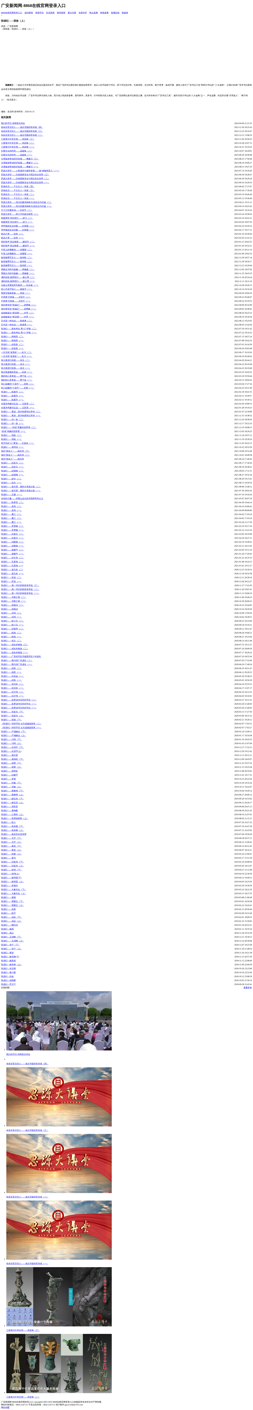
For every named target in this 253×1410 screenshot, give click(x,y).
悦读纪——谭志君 (9, 755)
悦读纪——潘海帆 (9, 810)
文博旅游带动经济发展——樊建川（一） (20, 167)
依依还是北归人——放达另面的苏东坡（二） (22, 135)
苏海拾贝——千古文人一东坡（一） (18, 198)
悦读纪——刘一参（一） (12, 423)
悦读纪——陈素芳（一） (12, 396)
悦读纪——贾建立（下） (12, 901)
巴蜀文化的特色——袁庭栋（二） (17, 151)
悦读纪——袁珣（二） (11, 506)
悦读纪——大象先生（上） (13, 893)
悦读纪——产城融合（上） (13, 735)
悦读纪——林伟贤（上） (12, 881)
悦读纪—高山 (7, 933)
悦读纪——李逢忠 (9, 885)
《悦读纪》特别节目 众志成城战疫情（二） (21, 724)
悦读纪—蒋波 (7, 953)
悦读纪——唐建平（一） (12, 554)
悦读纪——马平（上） (11, 842)
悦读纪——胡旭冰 (9, 609)
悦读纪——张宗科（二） (12, 684)
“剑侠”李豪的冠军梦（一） (13, 431)
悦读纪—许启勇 (8, 968)
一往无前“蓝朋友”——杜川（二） (16, 352)
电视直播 (104, 13)
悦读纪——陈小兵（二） (12, 621)
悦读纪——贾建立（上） (12, 905)
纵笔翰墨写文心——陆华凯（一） (17, 265)
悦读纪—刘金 (7, 976)
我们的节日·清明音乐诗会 (13, 123)
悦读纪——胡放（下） (11, 720)
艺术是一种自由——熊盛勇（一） (17, 325)
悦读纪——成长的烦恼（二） (14, 648)
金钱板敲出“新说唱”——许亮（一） (18, 317)
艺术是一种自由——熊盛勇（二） (17, 321)
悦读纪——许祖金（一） (12, 676)
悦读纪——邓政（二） (11, 435)
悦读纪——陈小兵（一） (12, 625)
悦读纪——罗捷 (8, 779)
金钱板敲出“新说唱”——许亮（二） (18, 313)
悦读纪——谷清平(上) (11, 751)
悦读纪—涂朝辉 (8, 980)
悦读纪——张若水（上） (12, 716)
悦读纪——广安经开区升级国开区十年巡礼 (21, 656)
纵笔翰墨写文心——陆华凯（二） (17, 257)
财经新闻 (61, 13)
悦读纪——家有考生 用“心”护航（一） (19, 333)
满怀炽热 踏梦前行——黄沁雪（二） (18, 277)
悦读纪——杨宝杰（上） (12, 803)
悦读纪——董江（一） (11, 522)
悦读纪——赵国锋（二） (12, 471)
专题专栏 (83, 13)
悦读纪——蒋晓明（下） (12, 791)
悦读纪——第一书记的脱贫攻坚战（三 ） (20, 585)
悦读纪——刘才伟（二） (12, 692)
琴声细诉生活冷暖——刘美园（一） (18, 230)
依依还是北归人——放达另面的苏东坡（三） (22, 131)
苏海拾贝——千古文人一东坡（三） (18, 190)
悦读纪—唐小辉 (8, 972)
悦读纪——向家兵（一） (12, 538)
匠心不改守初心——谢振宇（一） (17, 289)
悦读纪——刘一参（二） (12, 419)
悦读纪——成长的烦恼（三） (14, 645)
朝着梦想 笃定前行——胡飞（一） (17, 222)
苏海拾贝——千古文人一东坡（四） (18, 186)
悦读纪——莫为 (8, 858)
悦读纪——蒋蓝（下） (11, 846)
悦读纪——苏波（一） (11, 581)
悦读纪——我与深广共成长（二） (17, 660)
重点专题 (72, 13)
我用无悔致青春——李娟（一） (16, 293)
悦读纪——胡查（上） (11, 854)
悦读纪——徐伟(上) (10, 874)
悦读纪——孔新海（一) (12, 566)
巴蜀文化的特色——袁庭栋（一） (17, 155)
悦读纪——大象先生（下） (13, 889)
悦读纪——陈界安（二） (12, 502)
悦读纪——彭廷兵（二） (12, 463)
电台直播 (93, 13)
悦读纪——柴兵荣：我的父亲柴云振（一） (21, 490)
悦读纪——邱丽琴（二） (12, 629)
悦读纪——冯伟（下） (11, 739)
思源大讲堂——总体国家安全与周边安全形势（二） (25, 178)
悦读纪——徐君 (8, 909)
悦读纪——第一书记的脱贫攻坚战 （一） (20, 593)
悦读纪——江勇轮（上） (12, 814)
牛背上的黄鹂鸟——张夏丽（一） (17, 254)
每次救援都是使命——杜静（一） (17, 372)
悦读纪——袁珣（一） (11, 510)
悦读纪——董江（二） (11, 514)
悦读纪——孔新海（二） (12, 562)
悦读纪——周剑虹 (9, 771)
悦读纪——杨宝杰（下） (12, 799)
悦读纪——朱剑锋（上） (12, 830)
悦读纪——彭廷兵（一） (12, 467)
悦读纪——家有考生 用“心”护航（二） (19, 329)
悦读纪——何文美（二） (12, 558)
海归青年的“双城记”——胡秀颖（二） (19, 305)
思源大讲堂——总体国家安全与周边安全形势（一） (25, 182)
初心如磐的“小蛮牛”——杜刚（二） (18, 384)
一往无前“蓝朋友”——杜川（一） (16, 356)
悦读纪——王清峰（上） (12, 941)
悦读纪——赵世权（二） (12, 344)
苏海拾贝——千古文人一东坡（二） (18, 194)
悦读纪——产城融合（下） (13, 731)
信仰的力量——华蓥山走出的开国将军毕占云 (22, 498)
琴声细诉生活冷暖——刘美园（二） (18, 226)
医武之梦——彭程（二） (12, 234)
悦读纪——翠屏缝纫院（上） (14, 818)
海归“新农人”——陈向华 (12, 459)
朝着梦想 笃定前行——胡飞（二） (17, 218)
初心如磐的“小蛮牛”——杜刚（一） (18, 388)
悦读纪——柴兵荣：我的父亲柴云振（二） (21, 487)
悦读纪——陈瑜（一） (11, 637)
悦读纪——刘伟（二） (11, 613)
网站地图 (5, 1407)
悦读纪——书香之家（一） (13, 601)
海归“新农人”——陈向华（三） (15, 451)
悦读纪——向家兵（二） (12, 534)
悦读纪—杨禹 (7, 929)
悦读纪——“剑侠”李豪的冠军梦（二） (19, 427)
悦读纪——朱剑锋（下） (12, 826)
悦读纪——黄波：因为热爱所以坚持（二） (21, 411)
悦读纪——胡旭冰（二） (12, 605)
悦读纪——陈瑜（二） (11, 633)
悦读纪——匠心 (8, 822)
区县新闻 (50, 13)
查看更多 (248, 987)
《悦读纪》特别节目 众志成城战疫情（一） (21, 727)
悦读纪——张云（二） (11, 641)
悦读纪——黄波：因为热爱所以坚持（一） (21, 415)
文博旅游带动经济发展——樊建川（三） (20, 159)
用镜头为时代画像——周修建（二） (18, 269)
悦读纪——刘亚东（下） (12, 862)
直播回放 (115, 13)
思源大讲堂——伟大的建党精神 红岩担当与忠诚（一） (26, 206)
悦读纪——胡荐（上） (11, 767)
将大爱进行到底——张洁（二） (16, 360)
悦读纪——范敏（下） (11, 783)
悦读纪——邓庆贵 (9, 806)
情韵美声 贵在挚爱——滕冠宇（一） (18, 246)
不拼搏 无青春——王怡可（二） (16, 297)
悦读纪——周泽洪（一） (12, 447)
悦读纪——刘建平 (9, 775)
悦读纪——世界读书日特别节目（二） (19, 700)
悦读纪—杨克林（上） (11, 964)
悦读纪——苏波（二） (11, 577)
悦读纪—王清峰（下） (11, 937)
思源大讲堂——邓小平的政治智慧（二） (20, 214)
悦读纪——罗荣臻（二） (12, 526)
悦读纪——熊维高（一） (12, 340)
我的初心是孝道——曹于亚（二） (17, 376)
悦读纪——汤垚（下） (11, 917)
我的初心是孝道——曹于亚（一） (17, 380)
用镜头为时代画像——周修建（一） (18, 273)
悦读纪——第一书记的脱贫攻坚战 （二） (20, 589)
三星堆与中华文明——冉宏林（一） (18, 147)
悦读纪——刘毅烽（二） (12, 542)
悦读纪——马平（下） (11, 838)
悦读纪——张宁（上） (11, 949)
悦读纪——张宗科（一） (12, 688)
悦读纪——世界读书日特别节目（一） (19, 704)
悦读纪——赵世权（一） (12, 348)
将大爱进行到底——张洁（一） (16, 364)
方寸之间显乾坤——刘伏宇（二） (17, 210)
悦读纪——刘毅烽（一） (12, 546)
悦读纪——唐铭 (8, 897)
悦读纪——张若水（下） (12, 712)
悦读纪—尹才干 (8, 984)
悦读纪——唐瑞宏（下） (12, 759)
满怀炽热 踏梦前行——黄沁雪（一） (18, 281)
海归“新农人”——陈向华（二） (15, 455)
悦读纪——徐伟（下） (11, 870)
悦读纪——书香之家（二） (13, 597)
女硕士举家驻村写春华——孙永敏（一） (20, 285)
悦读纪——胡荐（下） (11, 763)
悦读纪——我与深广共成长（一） (17, 664)
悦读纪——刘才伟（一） (12, 696)
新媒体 (125, 13)
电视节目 (39, 13)
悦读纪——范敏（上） (11, 787)
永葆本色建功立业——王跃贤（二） (18, 404)
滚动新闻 (29, 13)
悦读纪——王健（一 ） (12, 494)
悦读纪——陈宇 (8, 913)
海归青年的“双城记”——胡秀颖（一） (19, 309)
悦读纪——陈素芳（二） (12, 392)
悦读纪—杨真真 (8, 960)
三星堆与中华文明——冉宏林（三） (18, 139)
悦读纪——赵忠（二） (11, 479)
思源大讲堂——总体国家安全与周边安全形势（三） (25, 175)
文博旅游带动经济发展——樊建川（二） (20, 163)
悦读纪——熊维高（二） (12, 336)
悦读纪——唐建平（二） (12, 550)
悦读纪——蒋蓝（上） (11, 850)
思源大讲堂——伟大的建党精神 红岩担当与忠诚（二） (26, 202)
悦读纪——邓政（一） (11, 439)
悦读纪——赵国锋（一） (12, 475)
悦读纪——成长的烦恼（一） (14, 652)
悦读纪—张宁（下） (10, 945)
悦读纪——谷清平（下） (12, 747)
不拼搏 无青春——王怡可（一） (16, 301)
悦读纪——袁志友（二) (12, 569)
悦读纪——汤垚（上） (11, 921)
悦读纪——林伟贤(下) (11, 878)
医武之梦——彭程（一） (12, 238)
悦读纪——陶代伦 (9, 925)
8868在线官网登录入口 (11, 13)
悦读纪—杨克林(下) (10, 957)
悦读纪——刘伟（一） (11, 617)
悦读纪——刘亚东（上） (12, 866)
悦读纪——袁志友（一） (12, 573)
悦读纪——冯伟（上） (11, 743)
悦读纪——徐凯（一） (11, 672)
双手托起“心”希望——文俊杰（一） (18, 443)
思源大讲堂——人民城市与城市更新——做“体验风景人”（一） (30, 171)
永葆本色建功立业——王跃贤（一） (18, 408)
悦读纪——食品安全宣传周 (13, 834)
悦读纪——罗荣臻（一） (12, 530)
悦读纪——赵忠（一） (11, 483)
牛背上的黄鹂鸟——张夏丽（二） (17, 250)
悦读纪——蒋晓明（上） (12, 795)
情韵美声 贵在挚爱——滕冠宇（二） (18, 242)
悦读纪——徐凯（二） (11, 668)
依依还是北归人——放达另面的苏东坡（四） (22, 127)
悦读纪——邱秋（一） (11, 680)
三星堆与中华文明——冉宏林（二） (18, 143)
